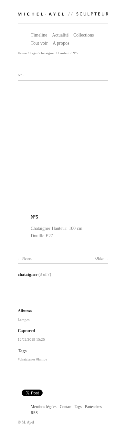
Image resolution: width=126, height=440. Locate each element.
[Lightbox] (63, 208)
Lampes (23, 320)
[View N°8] (83, 298)
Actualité (60, 35)
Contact (65, 406)
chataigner (47, 53)
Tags (33, 53)
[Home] (63, 12)
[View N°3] (40, 298)
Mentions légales (44, 406)
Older (99, 258)
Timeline (39, 35)
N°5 (75, 53)
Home (22, 53)
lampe (42, 359)
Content (63, 53)
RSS (34, 413)
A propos (61, 43)
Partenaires (93, 406)
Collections (83, 35)
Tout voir (39, 43)
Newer (27, 258)
